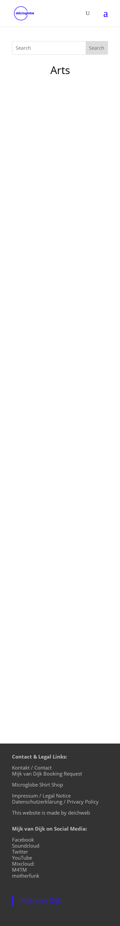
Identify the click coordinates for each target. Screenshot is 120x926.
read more (32, 280)
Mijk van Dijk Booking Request (47, 773)
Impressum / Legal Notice (41, 795)
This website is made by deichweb (51, 812)
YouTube (22, 857)
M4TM (19, 869)
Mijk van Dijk (40, 900)
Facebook (23, 839)
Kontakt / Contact (32, 767)
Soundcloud (25, 845)
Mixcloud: (23, 863)
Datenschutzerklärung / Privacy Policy (55, 801)
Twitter (20, 851)
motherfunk (25, 875)
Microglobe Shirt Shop (37, 784)
